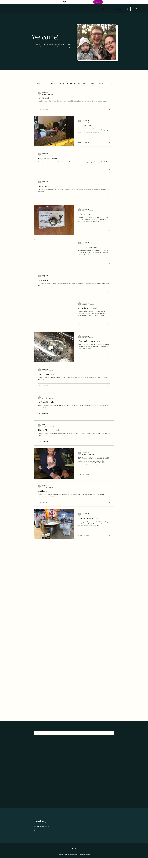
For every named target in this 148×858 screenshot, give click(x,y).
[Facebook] (125, 9)
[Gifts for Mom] (54, 220)
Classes (52, 84)
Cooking (61, 84)
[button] (112, 84)
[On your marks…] (54, 131)
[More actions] (110, 93)
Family (92, 84)
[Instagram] (127, 9)
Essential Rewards (73, 84)
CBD (44, 84)
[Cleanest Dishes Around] (54, 524)
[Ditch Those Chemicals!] (54, 314)
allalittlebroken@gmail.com (41, 826)
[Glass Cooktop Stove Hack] (54, 347)
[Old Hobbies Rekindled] (54, 253)
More (99, 84)
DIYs (84, 84)
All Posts (37, 84)
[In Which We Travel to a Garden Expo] (54, 463)
